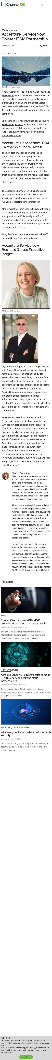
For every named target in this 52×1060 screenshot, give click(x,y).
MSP (3, 615)
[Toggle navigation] (48, 4)
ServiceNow (8, 95)
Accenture (40, 91)
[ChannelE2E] (13, 5)
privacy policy (34, 1050)
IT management (10, 30)
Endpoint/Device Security (16, 727)
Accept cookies (26, 1057)
